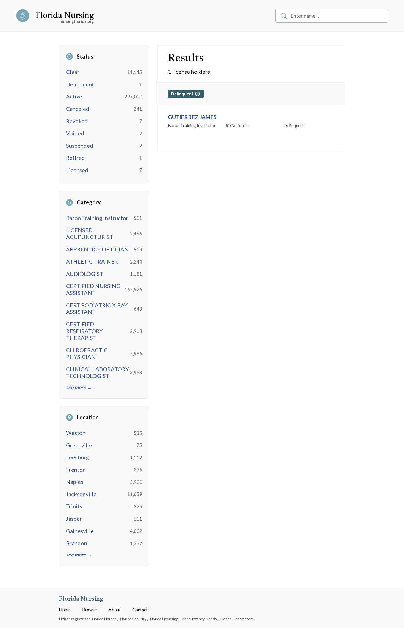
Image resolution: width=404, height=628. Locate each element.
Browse (89, 609)
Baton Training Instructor (97, 218)
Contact (140, 609)
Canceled (77, 108)
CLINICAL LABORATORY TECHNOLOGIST (97, 372)
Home (65, 609)
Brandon (76, 543)
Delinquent (80, 84)
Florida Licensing (164, 618)
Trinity (74, 506)
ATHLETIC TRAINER (92, 261)
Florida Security (133, 618)
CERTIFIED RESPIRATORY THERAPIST (84, 331)
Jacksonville (81, 494)
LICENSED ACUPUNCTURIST (89, 233)
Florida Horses (104, 618)
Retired (75, 157)
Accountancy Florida (200, 618)
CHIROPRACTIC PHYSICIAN (87, 353)
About (115, 609)
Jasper (74, 518)
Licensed (77, 170)
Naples (74, 481)
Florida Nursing (64, 16)
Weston (75, 432)
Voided (75, 133)
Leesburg (77, 457)
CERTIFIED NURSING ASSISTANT (93, 289)
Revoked (77, 121)
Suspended (79, 145)
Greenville (79, 445)
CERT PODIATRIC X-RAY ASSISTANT (97, 308)
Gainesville (80, 531)
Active (74, 96)
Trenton (76, 469)
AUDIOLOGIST (84, 273)
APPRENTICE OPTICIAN (97, 249)
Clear (72, 71)
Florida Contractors (237, 618)
